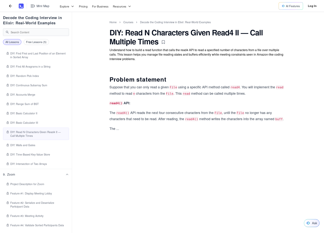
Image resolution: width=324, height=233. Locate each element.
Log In (312, 6)
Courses (128, 22)
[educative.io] (21, 6)
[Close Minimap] (72, 26)
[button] (36, 174)
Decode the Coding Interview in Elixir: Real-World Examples (32, 20)
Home (113, 22)
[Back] (10, 5)
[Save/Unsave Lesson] (163, 42)
